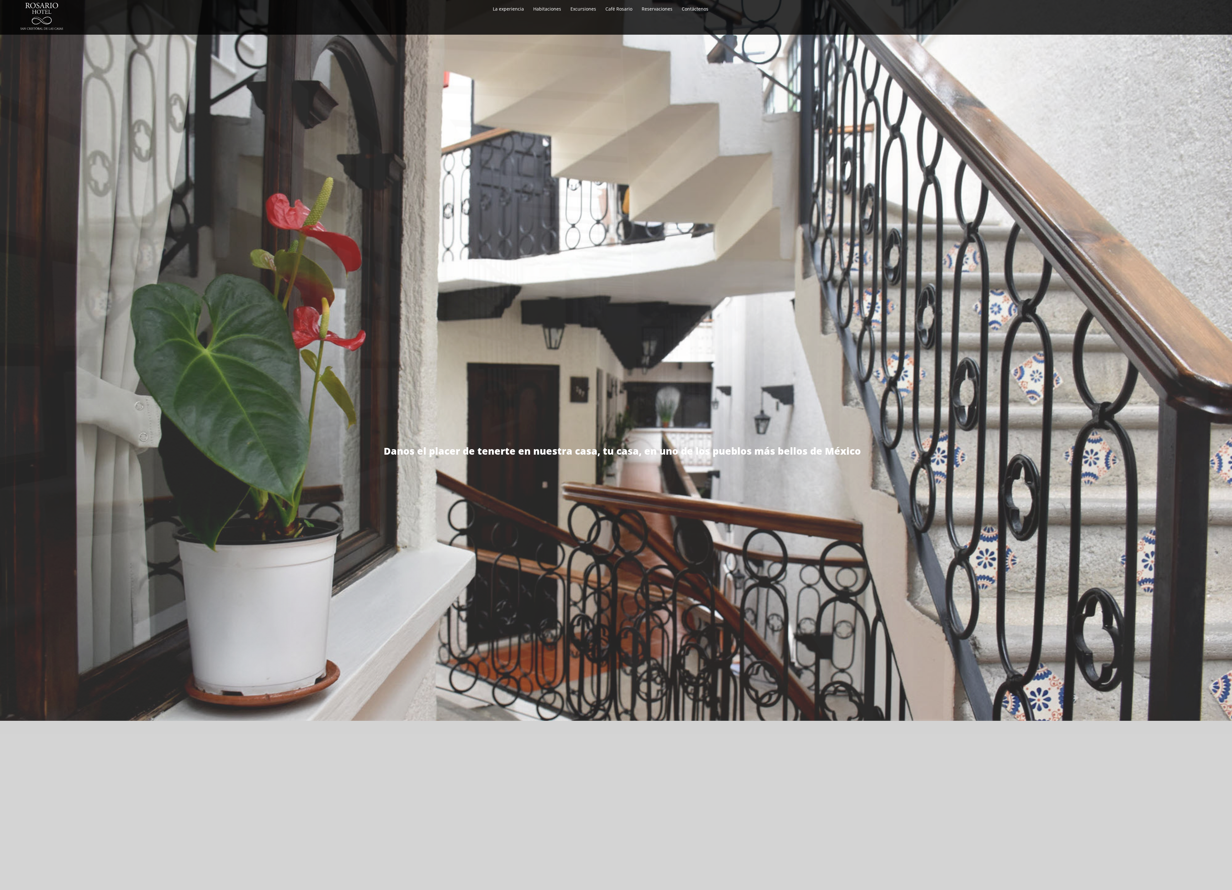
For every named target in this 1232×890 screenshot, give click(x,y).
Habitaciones (547, 9)
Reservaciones (657, 9)
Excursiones (583, 9)
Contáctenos (695, 9)
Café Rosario (618, 9)
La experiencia (508, 9)
